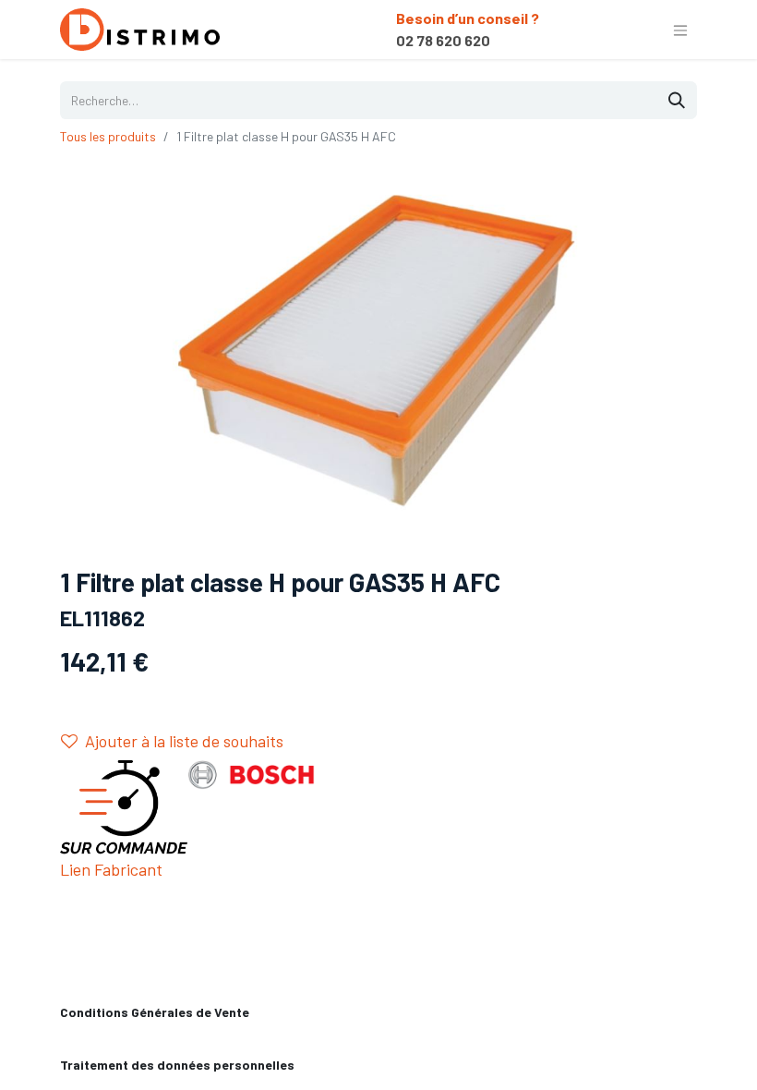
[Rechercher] (676, 100)
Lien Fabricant (111, 869)
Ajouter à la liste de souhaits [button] (184, 741)
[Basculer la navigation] (680, 29)
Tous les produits (108, 136)
